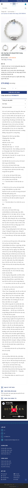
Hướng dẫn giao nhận (6, 452)
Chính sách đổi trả (5, 464)
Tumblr (16, 479)
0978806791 (15, 95)
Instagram (17, 475)
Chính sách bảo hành (6, 463)
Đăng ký (25, 1)
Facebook (4, 474)
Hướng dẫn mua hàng (6, 448)
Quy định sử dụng (5, 466)
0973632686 (5, 1)
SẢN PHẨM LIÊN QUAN (10, 391)
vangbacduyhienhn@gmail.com (11, 440)
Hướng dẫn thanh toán (6, 450)
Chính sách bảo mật (6, 461)
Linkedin (4, 479)
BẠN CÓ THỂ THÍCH (9, 387)
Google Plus (5, 477)
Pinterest (17, 477)
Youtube (17, 474)
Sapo (17, 486)
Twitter (4, 475)
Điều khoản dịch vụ (5, 454)
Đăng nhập (19, 1)
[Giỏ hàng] (26, 4)
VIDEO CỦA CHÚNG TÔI (10, 398)
